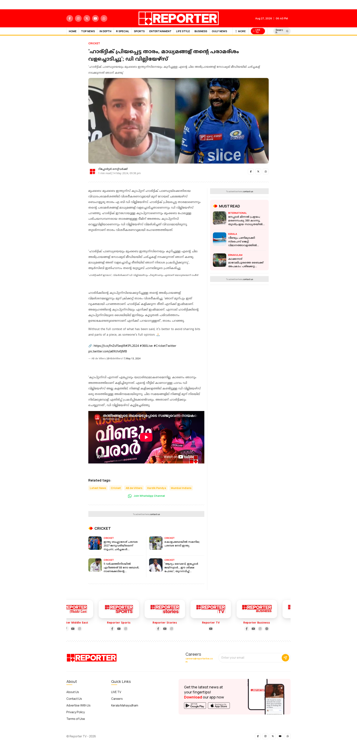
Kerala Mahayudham (124, 705)
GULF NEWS (219, 31)
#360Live (146, 346)
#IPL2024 (132, 346)
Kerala (232, 234)
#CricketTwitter (165, 346)
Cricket (94, 43)
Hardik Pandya (156, 488)
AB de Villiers (134, 488)
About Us (72, 692)
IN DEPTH (105, 31)
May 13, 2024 (133, 358)
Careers (117, 699)
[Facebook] (95, 628)
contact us (155, 514)
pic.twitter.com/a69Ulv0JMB (107, 352)
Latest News (98, 488)
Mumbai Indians (181, 488)
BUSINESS (200, 31)
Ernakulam (235, 255)
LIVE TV (116, 692)
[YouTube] (101, 628)
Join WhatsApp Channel (149, 496)
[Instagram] (108, 628)
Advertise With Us (78, 705)
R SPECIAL (122, 31)
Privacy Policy (75, 712)
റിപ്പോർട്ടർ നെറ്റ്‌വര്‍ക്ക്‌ (113, 169)
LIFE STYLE (183, 31)
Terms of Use (75, 719)
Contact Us (74, 699)
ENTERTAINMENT (160, 31)
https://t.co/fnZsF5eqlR (109, 346)
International (237, 213)
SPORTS (139, 31)
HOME (72, 31)
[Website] (249, 628)
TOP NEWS (88, 31)
